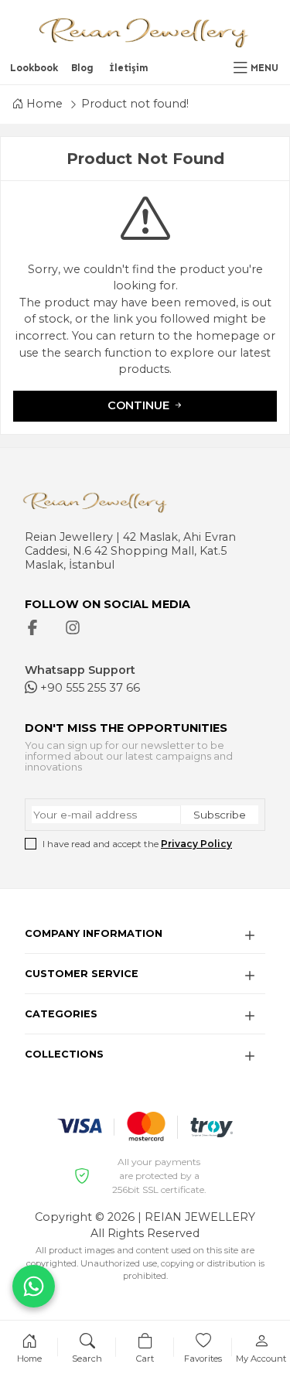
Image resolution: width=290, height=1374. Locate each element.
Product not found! (135, 104)
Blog (82, 67)
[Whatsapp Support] (33, 1286)
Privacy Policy (196, 843)
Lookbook (34, 67)
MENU (264, 67)
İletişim (128, 67)
